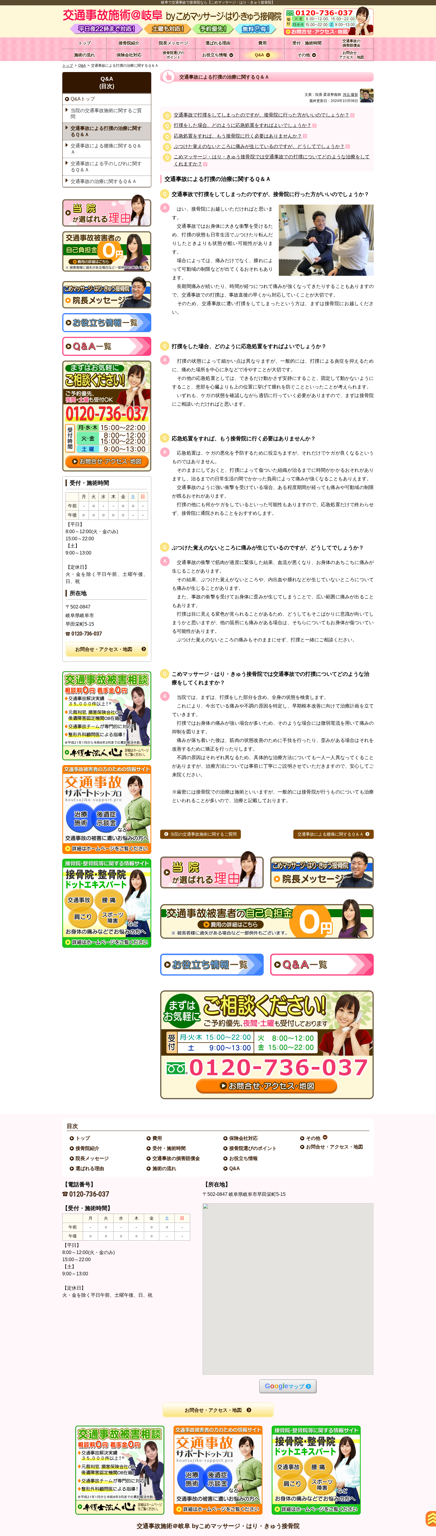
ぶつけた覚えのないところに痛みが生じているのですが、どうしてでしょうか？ (259, 146)
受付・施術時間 (169, 1148)
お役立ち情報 (244, 1158)
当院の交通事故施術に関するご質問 (203, 834)
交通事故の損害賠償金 (176, 1158)
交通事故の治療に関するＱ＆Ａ (104, 181)
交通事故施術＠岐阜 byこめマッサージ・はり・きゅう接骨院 (218, 1526)
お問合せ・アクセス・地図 (103, 649)
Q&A (82, 65)
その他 (313, 1138)
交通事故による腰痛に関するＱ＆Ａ (330, 834)
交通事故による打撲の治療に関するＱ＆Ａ (106, 131)
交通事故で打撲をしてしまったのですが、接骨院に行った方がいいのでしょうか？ (261, 115)
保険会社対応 (244, 1138)
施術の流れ (164, 1168)
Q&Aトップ (83, 98)
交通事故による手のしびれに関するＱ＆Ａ (106, 166)
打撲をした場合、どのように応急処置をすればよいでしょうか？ (242, 125)
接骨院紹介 (87, 1148)
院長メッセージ (92, 1158)
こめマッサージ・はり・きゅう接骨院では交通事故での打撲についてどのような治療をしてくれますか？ (272, 160)
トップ (84, 43)
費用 (157, 1138)
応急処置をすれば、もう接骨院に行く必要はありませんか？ (238, 136)
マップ (284, 1386)
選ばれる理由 (90, 1168)
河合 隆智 (350, 95)
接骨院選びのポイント (253, 1148)
